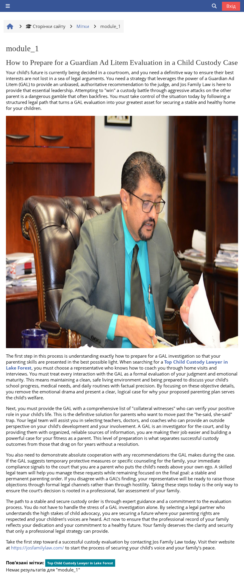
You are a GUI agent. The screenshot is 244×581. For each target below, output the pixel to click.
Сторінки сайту (49, 26)
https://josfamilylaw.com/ (37, 548)
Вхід (231, 6)
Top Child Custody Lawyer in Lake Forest (80, 563)
